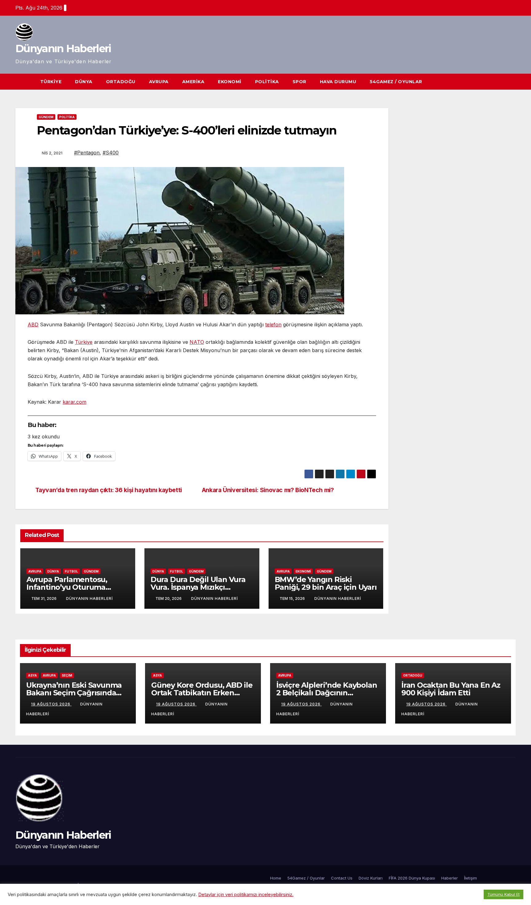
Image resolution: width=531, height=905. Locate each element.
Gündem (46, 117)
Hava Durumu (338, 81)
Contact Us (341, 878)
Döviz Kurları (371, 878)
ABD (33, 324)
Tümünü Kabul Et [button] (503, 894)
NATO (197, 342)
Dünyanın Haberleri (63, 48)
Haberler (449, 878)
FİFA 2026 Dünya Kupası (412, 878)
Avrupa (159, 81)
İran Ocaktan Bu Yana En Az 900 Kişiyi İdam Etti (450, 689)
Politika (267, 81)
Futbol (71, 571)
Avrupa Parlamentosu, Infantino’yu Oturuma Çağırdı (66, 587)
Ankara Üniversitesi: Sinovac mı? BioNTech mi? (268, 490)
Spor (299, 81)
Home (275, 878)
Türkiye (51, 81)
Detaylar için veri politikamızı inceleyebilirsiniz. (245, 894)
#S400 (111, 153)
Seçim (67, 675)
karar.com (74, 402)
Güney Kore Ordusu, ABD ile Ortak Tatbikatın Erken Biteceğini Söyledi (202, 693)
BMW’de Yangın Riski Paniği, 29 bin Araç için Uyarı (326, 583)
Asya (32, 675)
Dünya (83, 81)
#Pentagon (87, 153)
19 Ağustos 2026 (51, 704)
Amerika (193, 81)
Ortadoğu (121, 81)
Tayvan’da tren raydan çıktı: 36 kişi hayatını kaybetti (108, 490)
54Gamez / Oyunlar (396, 81)
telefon (273, 324)
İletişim (470, 878)
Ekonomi (230, 81)
